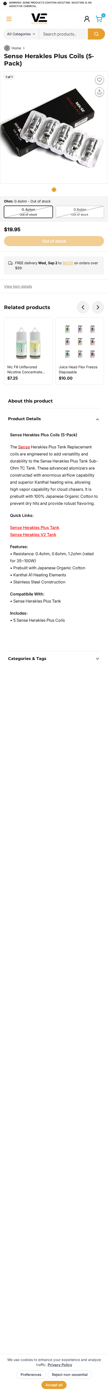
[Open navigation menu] (9, 19)
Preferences (31, 1374)
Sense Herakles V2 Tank (33, 534)
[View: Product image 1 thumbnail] (54, 190)
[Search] (96, 34)
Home (16, 48)
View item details (18, 286)
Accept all (54, 1385)
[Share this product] (99, 91)
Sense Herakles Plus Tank (34, 527)
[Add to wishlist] (99, 79)
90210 (68, 263)
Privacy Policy (60, 1365)
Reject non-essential (70, 1374)
